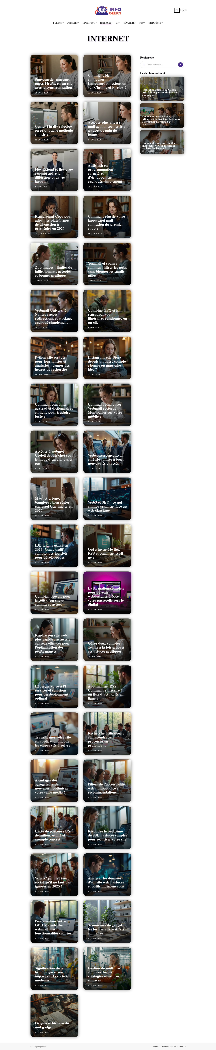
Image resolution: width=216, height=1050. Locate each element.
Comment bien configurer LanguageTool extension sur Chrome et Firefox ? (107, 81)
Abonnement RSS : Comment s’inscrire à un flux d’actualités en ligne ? (106, 692)
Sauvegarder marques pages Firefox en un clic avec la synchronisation (53, 83)
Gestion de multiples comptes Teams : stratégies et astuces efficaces (104, 974)
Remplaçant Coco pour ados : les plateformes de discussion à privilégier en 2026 (53, 222)
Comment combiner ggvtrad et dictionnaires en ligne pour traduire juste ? (54, 410)
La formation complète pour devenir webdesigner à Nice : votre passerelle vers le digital (106, 596)
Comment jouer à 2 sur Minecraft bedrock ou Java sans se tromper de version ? (161, 119)
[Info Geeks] (108, 10)
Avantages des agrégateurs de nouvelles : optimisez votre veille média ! (51, 786)
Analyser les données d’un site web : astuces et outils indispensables (106, 882)
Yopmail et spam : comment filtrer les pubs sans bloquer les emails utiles (107, 269)
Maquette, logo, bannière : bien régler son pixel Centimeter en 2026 (54, 504)
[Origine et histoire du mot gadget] (54, 1015)
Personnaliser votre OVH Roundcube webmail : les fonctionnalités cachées (53, 927)
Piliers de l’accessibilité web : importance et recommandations (106, 788)
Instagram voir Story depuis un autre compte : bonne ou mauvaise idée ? (107, 363)
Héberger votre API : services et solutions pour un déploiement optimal (52, 692)
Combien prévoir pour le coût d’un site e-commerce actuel (53, 600)
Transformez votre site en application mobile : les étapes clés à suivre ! (54, 741)
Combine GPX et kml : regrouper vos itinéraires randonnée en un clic (107, 316)
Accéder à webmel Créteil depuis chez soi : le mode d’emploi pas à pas (54, 457)
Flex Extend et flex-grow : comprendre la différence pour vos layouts (54, 175)
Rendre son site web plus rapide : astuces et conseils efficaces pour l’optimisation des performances (53, 643)
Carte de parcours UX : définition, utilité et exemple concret (54, 835)
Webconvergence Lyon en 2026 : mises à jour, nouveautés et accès (106, 459)
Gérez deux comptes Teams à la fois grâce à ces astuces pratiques (106, 647)
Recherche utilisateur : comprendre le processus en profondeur (106, 739)
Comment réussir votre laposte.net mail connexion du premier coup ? (106, 222)
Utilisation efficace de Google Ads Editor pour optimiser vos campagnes (160, 92)
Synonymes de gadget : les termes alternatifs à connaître (106, 929)
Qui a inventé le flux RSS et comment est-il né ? (105, 553)
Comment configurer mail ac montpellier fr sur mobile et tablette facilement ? (159, 145)
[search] (176, 10)
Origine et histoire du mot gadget (52, 1025)
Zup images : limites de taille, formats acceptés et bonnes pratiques (53, 271)
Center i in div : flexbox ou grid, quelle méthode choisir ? (54, 130)
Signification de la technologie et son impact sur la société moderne (51, 974)
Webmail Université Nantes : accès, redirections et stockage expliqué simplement (53, 316)
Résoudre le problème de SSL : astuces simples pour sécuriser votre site (107, 835)
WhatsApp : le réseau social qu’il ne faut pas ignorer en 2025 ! (53, 882)
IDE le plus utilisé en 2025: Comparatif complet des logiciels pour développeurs (51, 551)
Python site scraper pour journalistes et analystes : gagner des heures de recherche (52, 363)
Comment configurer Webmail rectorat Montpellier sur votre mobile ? (105, 410)
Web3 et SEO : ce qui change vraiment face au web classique (107, 506)
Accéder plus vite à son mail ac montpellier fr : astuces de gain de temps (106, 128)
